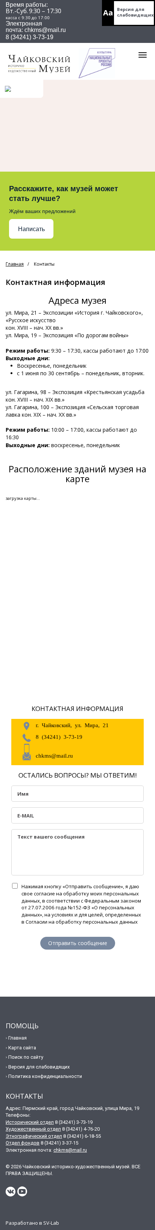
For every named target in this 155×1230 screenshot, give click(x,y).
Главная (15, 264)
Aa (108, 13)
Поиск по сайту (25, 1057)
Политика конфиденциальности (45, 1076)
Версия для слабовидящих (135, 12)
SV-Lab (51, 1222)
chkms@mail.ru (54, 755)
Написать (31, 229)
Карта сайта (22, 1047)
